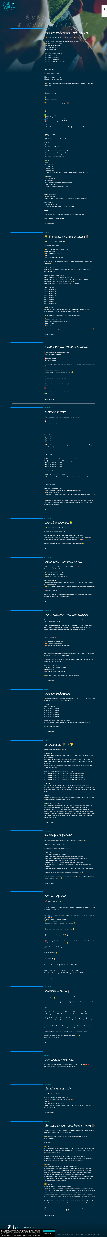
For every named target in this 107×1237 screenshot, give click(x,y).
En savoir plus (49, 223)
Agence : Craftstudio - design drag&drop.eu (87, 1234)
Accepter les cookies (49, 1230)
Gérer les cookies (48, 1233)
